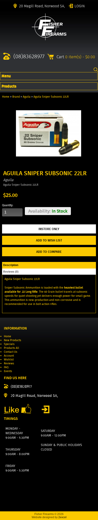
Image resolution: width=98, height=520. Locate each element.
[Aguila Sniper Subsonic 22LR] (48, 165)
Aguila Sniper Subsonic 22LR (51, 97)
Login (80, 5)
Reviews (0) (10, 271)
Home (5, 97)
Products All (11, 348)
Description (10, 265)
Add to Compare (49, 251)
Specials (9, 344)
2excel (62, 517)
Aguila (27, 97)
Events (8, 371)
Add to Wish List (49, 240)
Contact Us (10, 352)
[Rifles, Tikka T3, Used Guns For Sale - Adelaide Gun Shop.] (49, 39)
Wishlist (9, 359)
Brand (16, 97)
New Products (12, 340)
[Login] (45, 409)
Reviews (9, 363)
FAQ (6, 367)
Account (9, 356)
